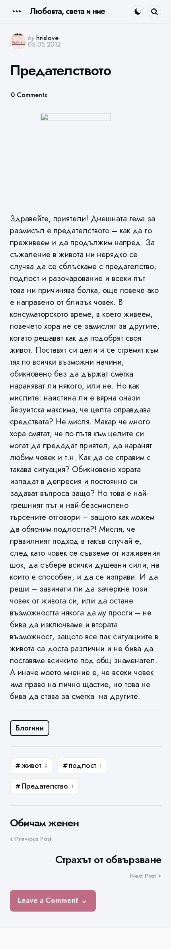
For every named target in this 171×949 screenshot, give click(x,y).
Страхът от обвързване (108, 859)
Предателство (47, 786)
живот (34, 765)
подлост (85, 765)
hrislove (47, 38)
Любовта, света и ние (67, 11)
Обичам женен (44, 823)
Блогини (30, 728)
